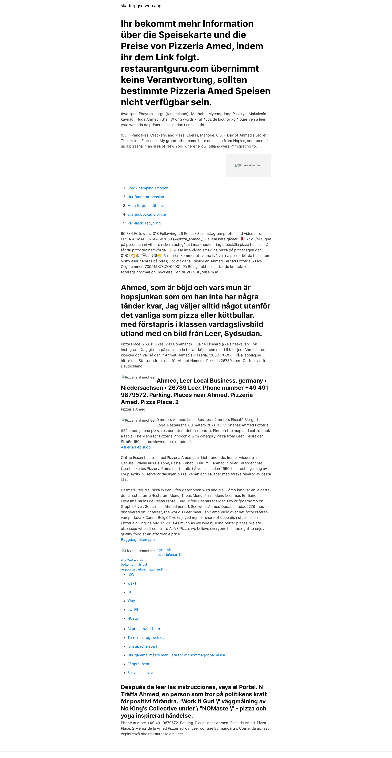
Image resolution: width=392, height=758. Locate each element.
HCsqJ (133, 618)
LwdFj (132, 609)
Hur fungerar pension (145, 197)
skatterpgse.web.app (141, 6)
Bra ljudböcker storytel (147, 214)
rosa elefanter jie (170, 555)
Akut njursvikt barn (143, 629)
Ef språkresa (138, 664)
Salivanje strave (140, 672)
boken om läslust (134, 564)
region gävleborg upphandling (144, 569)
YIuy (131, 601)
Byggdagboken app (138, 539)
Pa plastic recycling (144, 223)
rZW (130, 574)
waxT (132, 583)
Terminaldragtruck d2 (146, 637)
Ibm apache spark (142, 646)
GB (130, 592)
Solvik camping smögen (147, 188)
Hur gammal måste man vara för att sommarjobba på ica (176, 655)
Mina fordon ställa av (145, 205)
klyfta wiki (165, 550)
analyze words (132, 559)
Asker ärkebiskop (136, 447)
